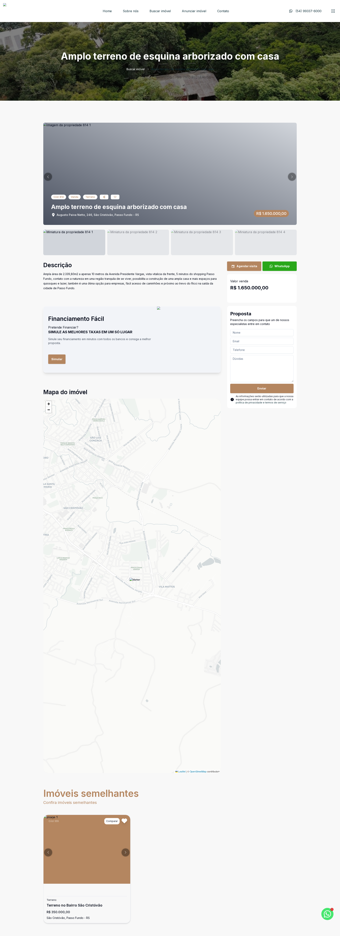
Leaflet (182, 771)
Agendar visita (247, 266)
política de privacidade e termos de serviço (261, 402)
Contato (223, 11)
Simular (56, 359)
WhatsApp (282, 266)
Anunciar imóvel (194, 11)
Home (107, 11)
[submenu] (333, 11)
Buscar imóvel (160, 11)
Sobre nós (131, 11)
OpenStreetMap (198, 771)
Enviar (261, 388)
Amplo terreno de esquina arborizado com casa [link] (182, 69)
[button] (48, 177)
